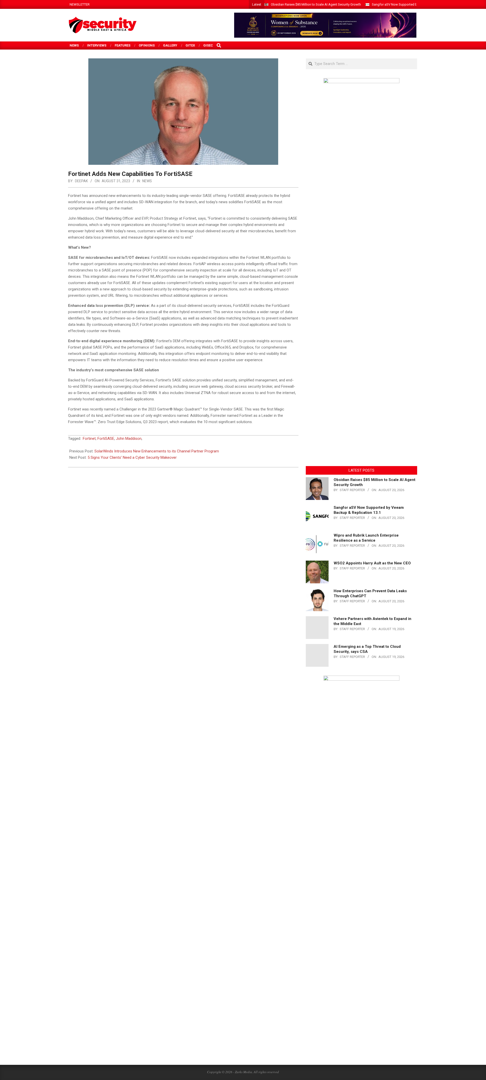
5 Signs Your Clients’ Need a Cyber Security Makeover (132, 457)
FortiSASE (105, 438)
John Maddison (128, 438)
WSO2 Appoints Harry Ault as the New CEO (372, 563)
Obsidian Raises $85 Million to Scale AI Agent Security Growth (316, 4)
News (147, 181)
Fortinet (89, 438)
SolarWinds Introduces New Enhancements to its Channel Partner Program (156, 451)
